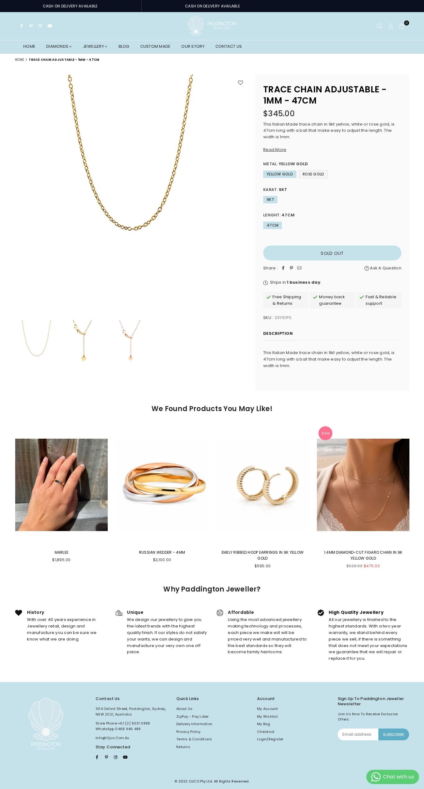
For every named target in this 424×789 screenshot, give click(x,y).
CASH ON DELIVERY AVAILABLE (70, 6)
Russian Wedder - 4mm (162, 552)
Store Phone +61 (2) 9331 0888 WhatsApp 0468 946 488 (123, 726)
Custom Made (155, 46)
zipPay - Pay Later (192, 716)
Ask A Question (385, 268)
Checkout (265, 731)
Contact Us (228, 46)
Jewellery (94, 46)
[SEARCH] (379, 26)
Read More (274, 150)
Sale (325, 433)
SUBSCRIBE (393, 735)
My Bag (263, 723)
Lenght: (279, 215)
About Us (184, 708)
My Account (267, 708)
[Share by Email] (299, 268)
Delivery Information (194, 723)
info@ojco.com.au (112, 737)
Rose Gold (313, 174)
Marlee (62, 552)
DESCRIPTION (278, 333)
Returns (183, 746)
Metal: (285, 164)
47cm (272, 225)
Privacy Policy (188, 731)
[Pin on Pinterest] (291, 268)
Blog (124, 46)
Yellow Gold (280, 174)
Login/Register (270, 739)
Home (29, 46)
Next (242, 190)
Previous (20, 190)
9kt (270, 199)
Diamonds (57, 46)
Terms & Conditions (194, 739)
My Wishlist (267, 716)
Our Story (192, 46)
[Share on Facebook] (283, 268)
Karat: (275, 190)
